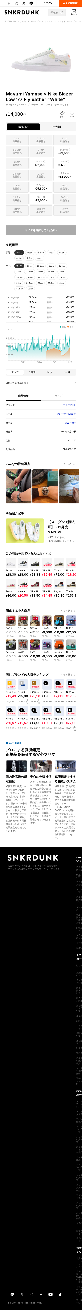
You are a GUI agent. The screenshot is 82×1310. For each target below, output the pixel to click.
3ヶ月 (67, 372)
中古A (51, 253)
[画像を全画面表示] (41, 50)
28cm (52, 277)
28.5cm (62, 277)
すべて (19, 253)
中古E (39, 258)
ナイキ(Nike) (69, 405)
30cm (40, 283)
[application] (41, 347)
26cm (61, 272)
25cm (40, 272)
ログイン (47, 3)
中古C (19, 258)
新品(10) (23, 126)
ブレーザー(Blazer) (66, 414)
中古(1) (57, 126)
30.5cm (51, 283)
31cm (61, 283)
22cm (29, 266)
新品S (29, 253)
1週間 (32, 372)
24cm (18, 272)
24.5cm (29, 272)
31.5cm (19, 289)
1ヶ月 (50, 372)
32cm (30, 289)
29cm (18, 283)
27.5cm (41, 277)
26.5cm (19, 277)
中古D (29, 258)
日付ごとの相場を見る (17, 382)
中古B (61, 253)
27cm (30, 277)
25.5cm (51, 272)
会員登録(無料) (70, 3)
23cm (51, 266)
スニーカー (70, 422)
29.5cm (29, 283)
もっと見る (70, 463)
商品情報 (23, 395)
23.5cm (62, 266)
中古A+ (41, 253)
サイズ (59, 395)
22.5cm (40, 266)
